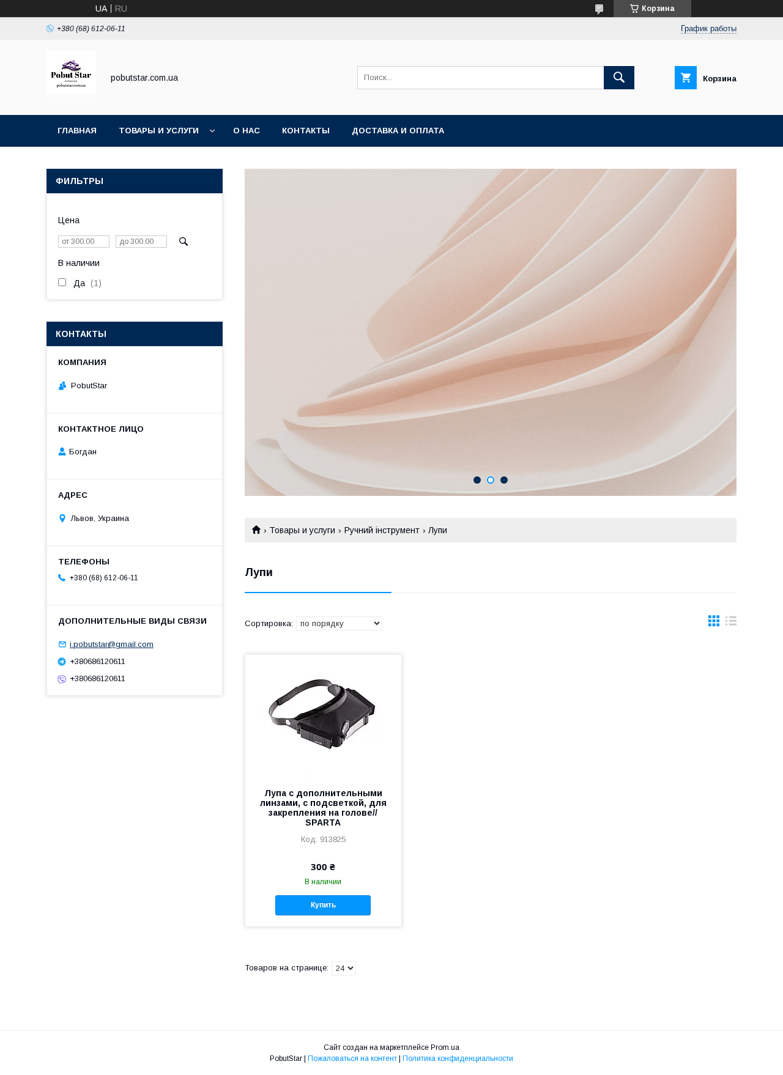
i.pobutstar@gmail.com (112, 644)
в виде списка (731, 623)
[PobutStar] (71, 99)
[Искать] (619, 77)
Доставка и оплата (398, 130)
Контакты (306, 130)
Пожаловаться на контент (352, 1058)
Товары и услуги (159, 130)
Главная (77, 130)
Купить (323, 905)
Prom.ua (445, 1047)
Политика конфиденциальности (458, 1058)
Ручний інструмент (382, 530)
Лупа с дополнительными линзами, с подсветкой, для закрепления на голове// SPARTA (323, 807)
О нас (246, 130)
